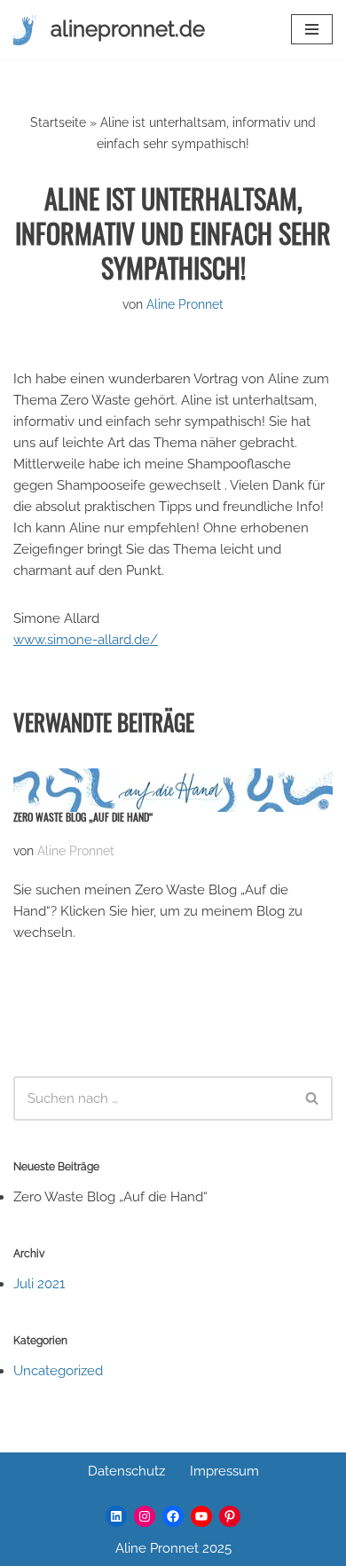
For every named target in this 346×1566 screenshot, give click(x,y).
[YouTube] (201, 1516)
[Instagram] (144, 1516)
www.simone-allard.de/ (85, 640)
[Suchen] (313, 1098)
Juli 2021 (39, 1284)
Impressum (224, 1471)
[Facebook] (173, 1516)
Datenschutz (126, 1471)
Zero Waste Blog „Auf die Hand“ (83, 816)
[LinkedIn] (116, 1516)
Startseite (58, 122)
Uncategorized (58, 1371)
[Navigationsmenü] (312, 29)
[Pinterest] (229, 1516)
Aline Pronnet (185, 304)
